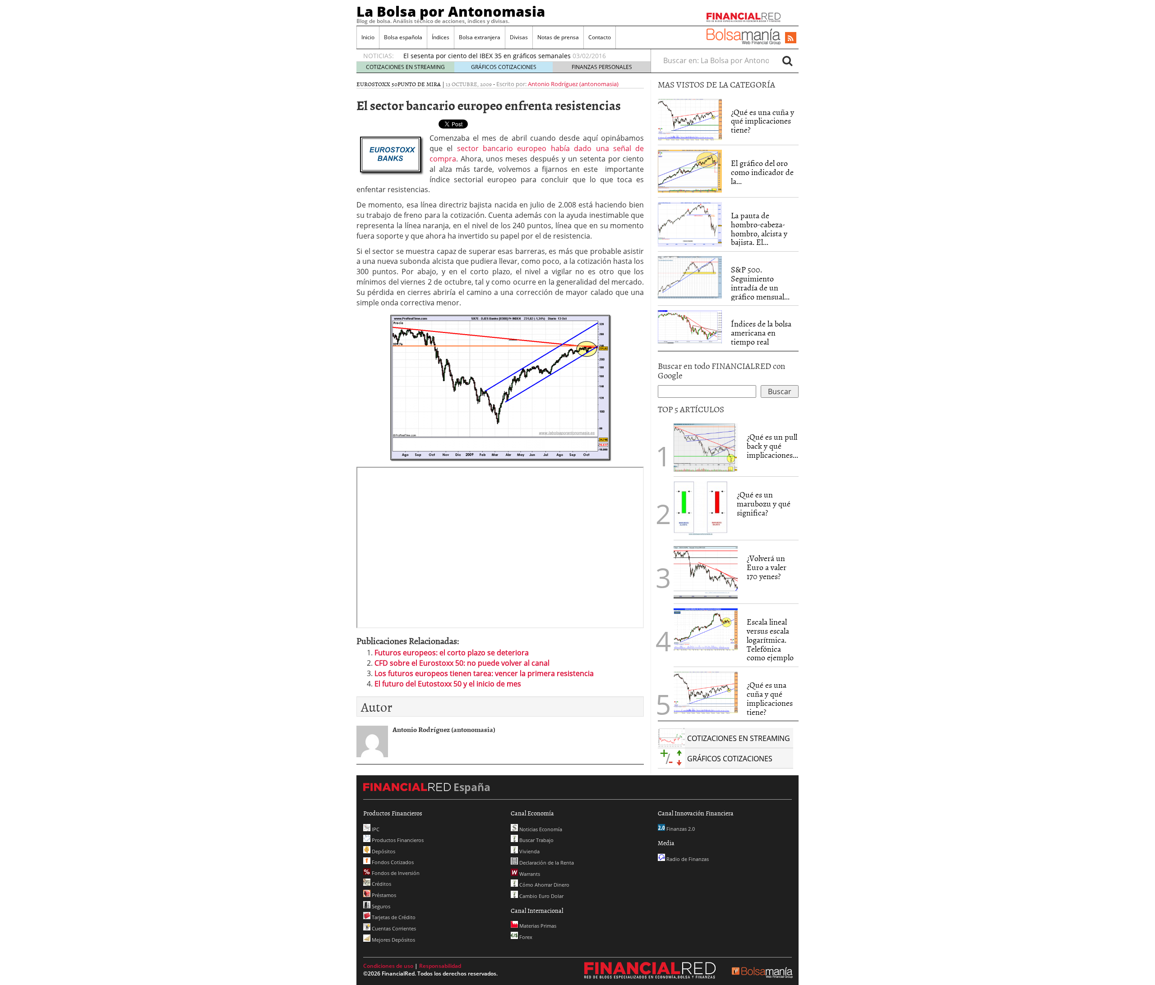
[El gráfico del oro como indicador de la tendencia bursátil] (690, 170)
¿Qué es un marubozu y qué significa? (763, 503)
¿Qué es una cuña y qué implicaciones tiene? (762, 121)
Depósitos (382, 851)
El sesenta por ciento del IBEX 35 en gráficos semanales (487, 55)
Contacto (599, 37)
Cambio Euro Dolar (541, 896)
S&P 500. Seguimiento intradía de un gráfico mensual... (760, 282)
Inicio (367, 37)
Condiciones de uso (388, 966)
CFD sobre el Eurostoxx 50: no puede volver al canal (462, 663)
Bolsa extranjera (479, 37)
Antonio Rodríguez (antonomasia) (573, 84)
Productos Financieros (397, 840)
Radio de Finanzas (687, 859)
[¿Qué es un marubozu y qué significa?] (701, 508)
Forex (525, 937)
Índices (440, 37)
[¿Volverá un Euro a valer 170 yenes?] (706, 571)
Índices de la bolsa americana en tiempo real (761, 333)
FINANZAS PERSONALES (602, 67)
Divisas (519, 37)
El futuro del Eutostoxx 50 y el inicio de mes (447, 684)
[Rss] (791, 38)
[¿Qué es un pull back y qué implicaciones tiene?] (706, 447)
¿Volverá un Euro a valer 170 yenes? (766, 567)
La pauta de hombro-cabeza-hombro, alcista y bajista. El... (759, 228)
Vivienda (529, 851)
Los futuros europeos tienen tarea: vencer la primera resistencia (484, 673)
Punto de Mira (419, 83)
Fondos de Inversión (395, 873)
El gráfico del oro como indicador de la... (762, 172)
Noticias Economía (540, 829)
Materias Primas (537, 925)
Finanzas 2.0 (680, 828)
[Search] (787, 60)
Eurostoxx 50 (376, 83)
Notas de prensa (558, 37)
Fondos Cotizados (392, 862)
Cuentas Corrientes (393, 928)
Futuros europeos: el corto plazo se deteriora (451, 653)
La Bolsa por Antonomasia (450, 11)
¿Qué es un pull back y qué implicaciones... (772, 446)
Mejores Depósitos (392, 939)
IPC (374, 829)
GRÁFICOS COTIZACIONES (503, 67)
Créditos (380, 883)
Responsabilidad (440, 966)
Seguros (380, 906)
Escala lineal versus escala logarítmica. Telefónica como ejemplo (770, 639)
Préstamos (383, 895)
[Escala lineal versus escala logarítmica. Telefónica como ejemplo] (706, 629)
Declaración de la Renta (546, 862)
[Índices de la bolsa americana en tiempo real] (690, 326)
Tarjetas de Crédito (393, 917)
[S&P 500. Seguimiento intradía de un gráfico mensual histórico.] (690, 276)
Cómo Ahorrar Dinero (543, 884)
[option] (518, 56)
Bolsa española (403, 37)
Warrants (529, 873)
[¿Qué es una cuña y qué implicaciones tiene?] (690, 119)
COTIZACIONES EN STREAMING (405, 67)
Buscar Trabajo (536, 840)
